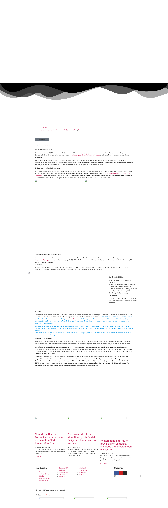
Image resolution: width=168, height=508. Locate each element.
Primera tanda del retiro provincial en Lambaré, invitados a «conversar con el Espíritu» (116, 445)
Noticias (74, 130)
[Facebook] (116, 473)
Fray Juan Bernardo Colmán (62, 130)
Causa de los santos (45, 130)
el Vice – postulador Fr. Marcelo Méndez (86, 155)
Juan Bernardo (74, 319)
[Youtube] (121, 473)
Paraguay (81, 130)
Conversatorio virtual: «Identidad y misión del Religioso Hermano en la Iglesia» (82, 439)
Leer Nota (38, 457)
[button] (42, 139)
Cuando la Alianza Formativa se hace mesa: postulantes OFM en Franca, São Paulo (49, 439)
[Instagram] (125, 473)
